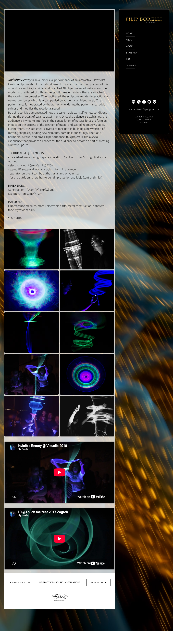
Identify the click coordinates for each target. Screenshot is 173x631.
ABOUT (130, 39)
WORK (129, 46)
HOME (129, 33)
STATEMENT (130, 52)
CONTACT (130, 65)
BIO (128, 59)
